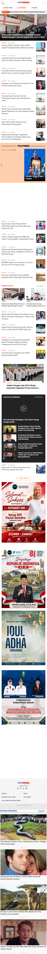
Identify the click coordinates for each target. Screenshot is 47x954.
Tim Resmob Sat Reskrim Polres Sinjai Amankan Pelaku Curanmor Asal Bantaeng (30, 437)
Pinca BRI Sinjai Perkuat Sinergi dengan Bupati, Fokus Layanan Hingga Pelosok (17, 72)
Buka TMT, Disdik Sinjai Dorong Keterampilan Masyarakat (14, 123)
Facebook (18, 791)
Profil (26, 793)
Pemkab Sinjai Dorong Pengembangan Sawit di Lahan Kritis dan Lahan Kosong (17, 59)
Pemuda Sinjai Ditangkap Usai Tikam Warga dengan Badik (16, 354)
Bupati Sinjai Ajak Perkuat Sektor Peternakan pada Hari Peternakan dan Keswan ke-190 (16, 226)
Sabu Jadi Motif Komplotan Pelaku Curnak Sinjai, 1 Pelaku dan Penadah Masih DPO (30, 446)
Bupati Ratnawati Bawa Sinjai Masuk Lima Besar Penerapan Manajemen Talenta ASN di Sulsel (18, 317)
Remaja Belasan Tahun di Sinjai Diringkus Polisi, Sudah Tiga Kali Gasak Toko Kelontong (29, 428)
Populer (34, 8)
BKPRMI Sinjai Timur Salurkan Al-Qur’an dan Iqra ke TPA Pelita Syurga (17, 264)
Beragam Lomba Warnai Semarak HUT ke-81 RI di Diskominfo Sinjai (18, 85)
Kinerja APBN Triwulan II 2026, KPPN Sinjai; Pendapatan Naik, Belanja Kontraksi (18, 47)
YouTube (26, 791)
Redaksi (4, 793)
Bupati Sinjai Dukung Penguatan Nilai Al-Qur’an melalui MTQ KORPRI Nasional (17, 328)
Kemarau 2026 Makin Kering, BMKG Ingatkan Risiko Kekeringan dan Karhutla (17, 276)
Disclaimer (27, 797)
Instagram (20, 791)
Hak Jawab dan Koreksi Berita (11, 800)
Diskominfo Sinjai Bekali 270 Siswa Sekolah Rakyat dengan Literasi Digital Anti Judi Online (23, 36)
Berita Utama (8, 8)
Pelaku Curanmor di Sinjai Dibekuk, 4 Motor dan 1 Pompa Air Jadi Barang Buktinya (30, 455)
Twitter (23, 791)
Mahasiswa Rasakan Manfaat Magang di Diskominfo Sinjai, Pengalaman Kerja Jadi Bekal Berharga (17, 252)
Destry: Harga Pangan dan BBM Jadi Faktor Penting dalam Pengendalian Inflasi (18, 238)
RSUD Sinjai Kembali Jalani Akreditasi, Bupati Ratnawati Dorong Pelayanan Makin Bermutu (18, 111)
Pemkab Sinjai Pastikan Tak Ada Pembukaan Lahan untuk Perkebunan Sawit (16, 98)
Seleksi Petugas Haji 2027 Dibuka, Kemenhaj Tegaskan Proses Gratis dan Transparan (23, 387)
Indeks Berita (23, 478)
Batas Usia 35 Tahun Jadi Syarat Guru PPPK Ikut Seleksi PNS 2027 (16, 469)
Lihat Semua (40, 286)
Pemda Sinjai (6, 150)
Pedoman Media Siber (9, 797)
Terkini (22, 8)
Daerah (4, 301)
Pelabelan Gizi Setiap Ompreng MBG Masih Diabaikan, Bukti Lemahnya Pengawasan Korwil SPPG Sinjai (16, 342)
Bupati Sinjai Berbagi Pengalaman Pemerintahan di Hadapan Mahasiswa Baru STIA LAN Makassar (16, 137)
